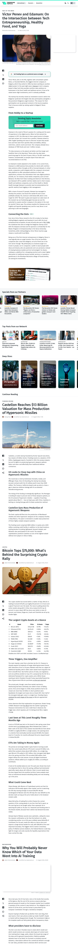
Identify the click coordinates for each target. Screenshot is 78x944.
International (21, 3)
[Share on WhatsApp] (3, 83)
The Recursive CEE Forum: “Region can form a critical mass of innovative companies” (31, 311)
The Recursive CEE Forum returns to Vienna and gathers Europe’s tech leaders (49, 311)
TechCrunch (17, 460)
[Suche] (68, 3)
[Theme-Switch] (73, 3)
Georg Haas (7, 417)
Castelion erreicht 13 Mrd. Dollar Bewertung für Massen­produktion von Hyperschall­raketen (47, 346)
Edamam (35, 86)
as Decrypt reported (39, 680)
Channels (30, 3)
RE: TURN (47, 222)
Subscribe (39, 126)
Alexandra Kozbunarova (8, 30)
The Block (26, 706)
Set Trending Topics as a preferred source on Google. (28, 74)
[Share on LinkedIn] (3, 79)
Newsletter (39, 3)
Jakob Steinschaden (9, 563)
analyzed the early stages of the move (21, 697)
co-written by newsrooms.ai (21, 417)
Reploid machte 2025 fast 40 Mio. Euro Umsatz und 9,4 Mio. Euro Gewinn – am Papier (66, 346)
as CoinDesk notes (23, 726)
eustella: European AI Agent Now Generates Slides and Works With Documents (11, 311)
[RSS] (65, 3)
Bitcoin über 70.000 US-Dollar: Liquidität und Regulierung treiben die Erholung (28, 346)
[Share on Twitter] (3, 75)
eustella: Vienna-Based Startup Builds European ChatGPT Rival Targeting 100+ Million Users (68, 311)
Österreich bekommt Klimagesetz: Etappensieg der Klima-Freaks (10, 345)
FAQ (46, 918)
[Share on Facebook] (3, 70)
